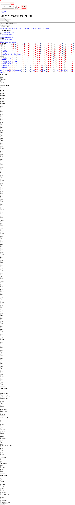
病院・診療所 (2, 72)
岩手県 (5, 37)
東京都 (1, 32)
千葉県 (7, 32)
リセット (2, 415)
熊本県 (7, 42)
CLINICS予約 (4, 59)
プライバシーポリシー (5, 66)
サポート (3, 49)
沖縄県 (15, 42)
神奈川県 (3, 32)
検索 (8, 21)
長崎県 (5, 42)
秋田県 (9, 37)
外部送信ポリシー (4, 67)
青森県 (3, 37)
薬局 (4, 72)
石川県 (9, 39)
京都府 (5, 34)
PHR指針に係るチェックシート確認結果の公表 (8, 53)
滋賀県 (7, 34)
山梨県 (1, 39)
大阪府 (1, 34)
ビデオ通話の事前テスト (5, 51)
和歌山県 (11, 34)
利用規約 (3, 64)
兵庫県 (3, 34)
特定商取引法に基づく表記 (5, 65)
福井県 (11, 39)
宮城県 (7, 37)
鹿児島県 (13, 42)
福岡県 (1, 42)
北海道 (1, 37)
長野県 (3, 39)
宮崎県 (11, 42)
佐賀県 (3, 42)
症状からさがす (4, 48)
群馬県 (13, 32)
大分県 (9, 42)
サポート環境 (4, 50)
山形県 (11, 37)
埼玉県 (6, 32)
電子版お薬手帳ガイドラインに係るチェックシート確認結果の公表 (11, 54)
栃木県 (11, 32)
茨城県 (9, 32)
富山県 (7, 39)
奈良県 (9, 34)
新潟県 (5, 39)
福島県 (12, 37)
